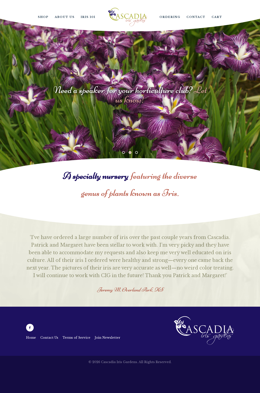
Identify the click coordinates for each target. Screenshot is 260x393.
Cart (217, 17)
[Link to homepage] (204, 344)
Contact (196, 17)
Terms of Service (76, 337)
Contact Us (49, 337)
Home (127, 17)
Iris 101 (88, 17)
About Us (65, 17)
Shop (43, 17)
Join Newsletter (107, 337)
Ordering (170, 17)
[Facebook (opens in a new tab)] (30, 327)
